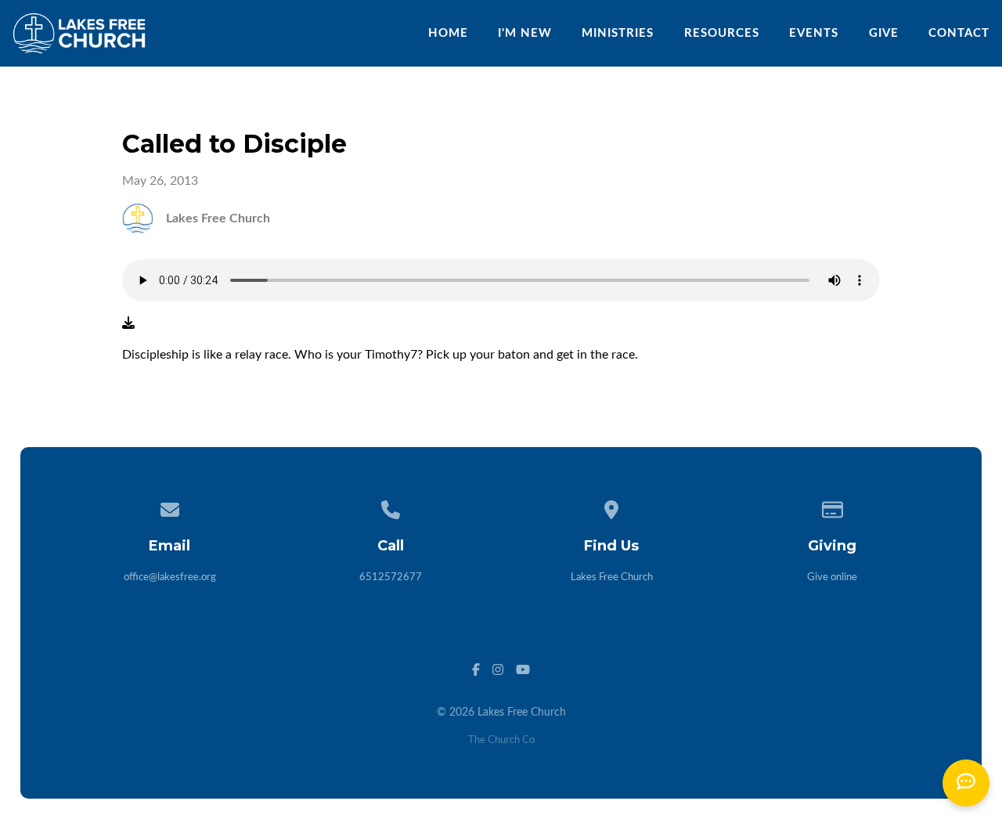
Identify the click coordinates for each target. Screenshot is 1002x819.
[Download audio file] (128, 323)
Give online (832, 577)
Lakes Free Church (612, 577)
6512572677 (390, 577)
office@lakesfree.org (170, 577)
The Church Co (501, 740)
